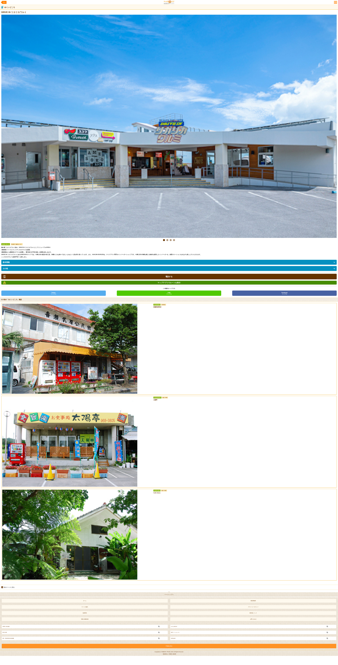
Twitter (53, 293)
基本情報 (6, 262)
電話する (169, 277)
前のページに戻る (9, 587)
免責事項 (85, 613)
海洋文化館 (4, 632)
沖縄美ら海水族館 (6, 626)
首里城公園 (173, 638)
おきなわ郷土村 (174, 626)
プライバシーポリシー (253, 607)
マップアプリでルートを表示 (169, 283)
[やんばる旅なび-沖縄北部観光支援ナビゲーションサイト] (169, 2)
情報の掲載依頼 (84, 619)
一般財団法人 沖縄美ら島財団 (169, 654)
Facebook (284, 293)
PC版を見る (169, 646)
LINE (169, 293)
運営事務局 (253, 600)
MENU (335, 2)
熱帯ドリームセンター (175, 632)
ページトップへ (169, 594)
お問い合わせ (253, 619)
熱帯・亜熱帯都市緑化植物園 (8, 638)
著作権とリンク (253, 613)
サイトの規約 (85, 607)
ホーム (84, 600)
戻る (4, 2)
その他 (5, 268)
